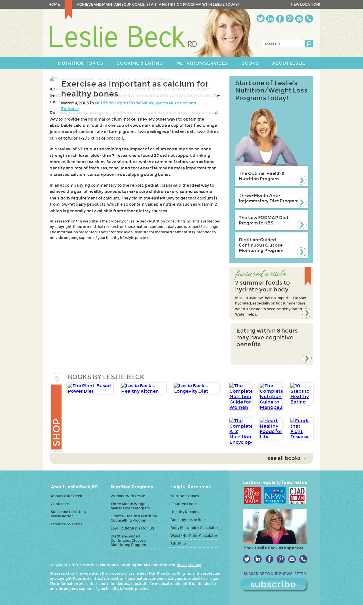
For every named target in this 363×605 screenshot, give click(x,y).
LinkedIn (270, 18)
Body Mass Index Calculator (194, 528)
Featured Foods (183, 504)
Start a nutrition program (174, 4)
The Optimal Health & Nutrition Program (262, 176)
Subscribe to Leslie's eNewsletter (68, 514)
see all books (286, 458)
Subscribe (275, 585)
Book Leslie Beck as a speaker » (275, 548)
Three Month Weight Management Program (130, 506)
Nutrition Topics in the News (124, 103)
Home (54, 4)
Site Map (178, 543)
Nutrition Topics (184, 496)
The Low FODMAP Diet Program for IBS (263, 220)
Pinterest (290, 18)
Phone (309, 18)
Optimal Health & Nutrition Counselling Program (134, 518)
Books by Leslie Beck (188, 520)
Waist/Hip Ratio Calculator (193, 535)
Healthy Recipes (184, 512)
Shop (57, 412)
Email (299, 18)
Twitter (261, 18)
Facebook (280, 18)
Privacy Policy (189, 565)
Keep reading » (271, 293)
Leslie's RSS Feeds (66, 524)
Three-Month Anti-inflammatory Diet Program (269, 198)
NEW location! (305, 4)
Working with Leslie (128, 496)
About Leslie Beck (66, 496)
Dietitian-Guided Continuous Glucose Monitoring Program (261, 245)
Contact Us (60, 504)
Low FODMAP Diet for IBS (132, 528)
